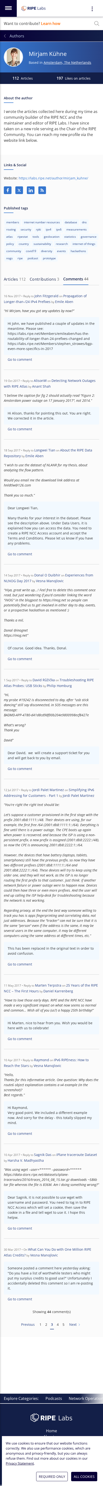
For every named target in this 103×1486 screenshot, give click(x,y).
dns (84, 222)
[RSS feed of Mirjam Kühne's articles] (42, 190)
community (13, 251)
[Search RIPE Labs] (96, 23)
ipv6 (59, 229)
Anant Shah (41, 386)
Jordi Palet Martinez (48, 789)
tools (36, 237)
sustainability (42, 244)
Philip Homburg (59, 685)
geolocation (51, 237)
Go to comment (20, 359)
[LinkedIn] (30, 190)
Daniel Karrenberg (58, 991)
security (26, 229)
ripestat (22, 237)
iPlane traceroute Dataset (76, 1154)
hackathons (78, 251)
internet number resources (42, 222)
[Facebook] (7, 190)
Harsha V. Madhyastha (26, 1160)
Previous (28, 1324)
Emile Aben (64, 301)
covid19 (31, 251)
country (24, 244)
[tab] (15, 279)
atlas (9, 237)
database (71, 222)
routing (11, 229)
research (62, 244)
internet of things (84, 244)
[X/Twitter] (19, 190)
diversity (46, 251)
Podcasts (54, 1398)
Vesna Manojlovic (50, 581)
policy (10, 244)
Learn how (50, 23)
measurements (76, 229)
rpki (38, 229)
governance (89, 237)
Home (51, 1430)
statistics (70, 237)
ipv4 (48, 229)
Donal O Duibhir (47, 575)
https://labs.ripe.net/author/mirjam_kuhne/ (53, 178)
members (12, 222)
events (61, 251)
